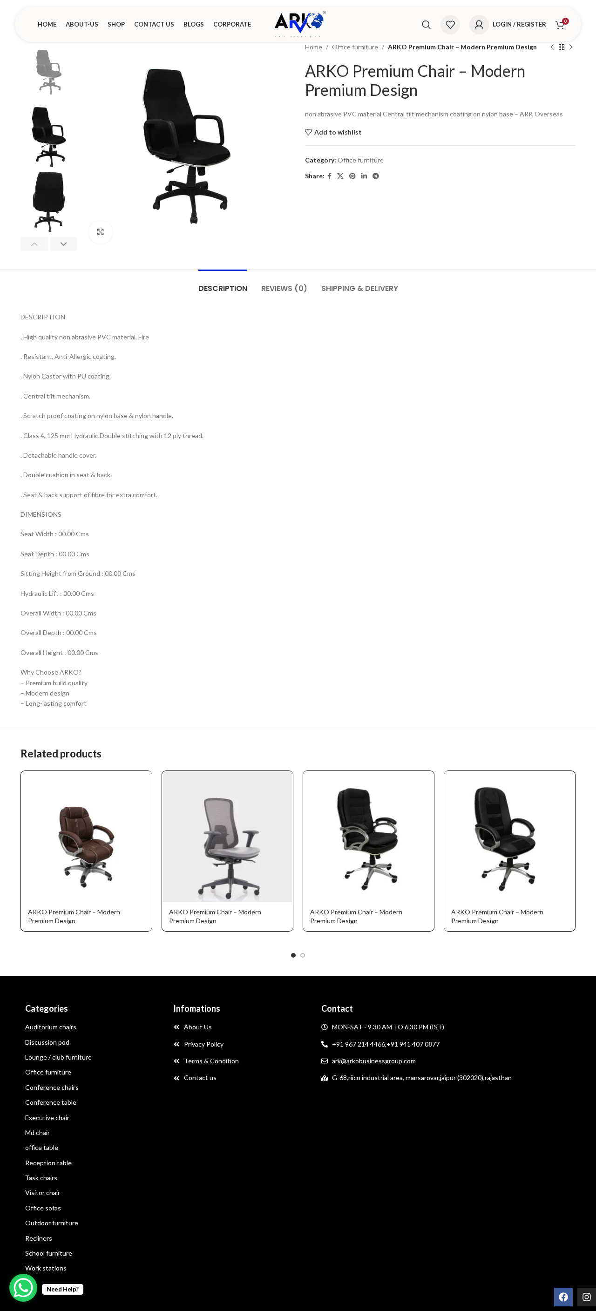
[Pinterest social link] (352, 176)
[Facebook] (563, 1297)
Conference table (50, 1102)
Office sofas (43, 1208)
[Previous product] (552, 47)
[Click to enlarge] (100, 232)
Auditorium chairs (50, 1027)
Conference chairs (52, 1087)
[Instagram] (586, 1297)
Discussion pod (47, 1042)
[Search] (426, 24)
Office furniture (355, 47)
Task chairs (41, 1178)
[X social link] (340, 176)
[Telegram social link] (376, 176)
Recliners (38, 1238)
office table (41, 1147)
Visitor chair (42, 1192)
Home (313, 47)
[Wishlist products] (450, 24)
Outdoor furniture (51, 1223)
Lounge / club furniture (58, 1057)
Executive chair (47, 1118)
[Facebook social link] (329, 176)
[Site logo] (298, 23)
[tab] (222, 284)
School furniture (48, 1253)
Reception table (48, 1163)
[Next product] (571, 47)
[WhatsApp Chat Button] (23, 1288)
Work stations (46, 1268)
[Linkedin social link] (364, 176)
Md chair (37, 1132)
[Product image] (86, 836)
